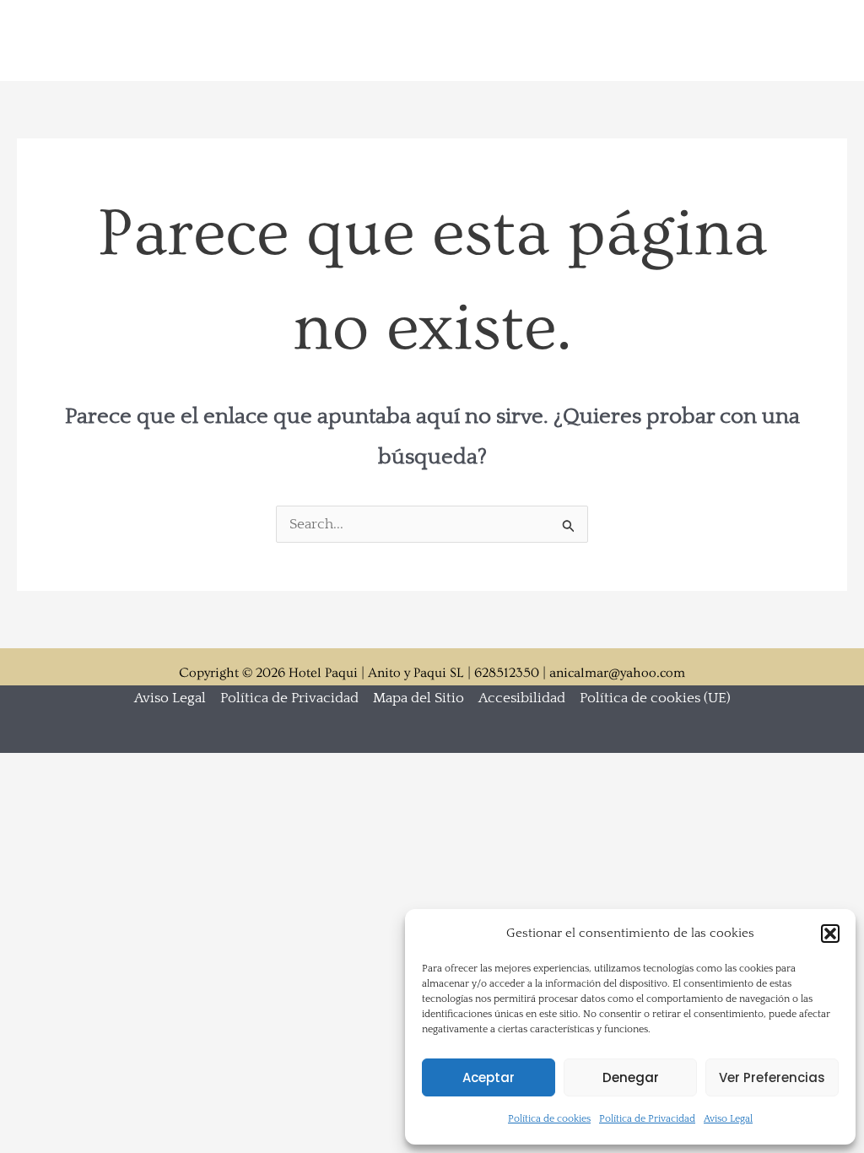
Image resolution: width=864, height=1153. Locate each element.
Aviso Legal (728, 1118)
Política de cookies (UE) (655, 698)
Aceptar (488, 1077)
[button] (830, 933)
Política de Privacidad (647, 1118)
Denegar (630, 1077)
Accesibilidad (521, 698)
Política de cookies (549, 1118)
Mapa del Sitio (418, 698)
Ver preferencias (772, 1077)
